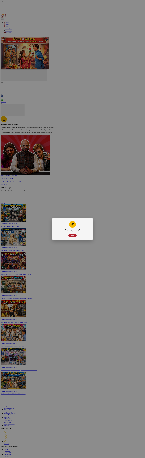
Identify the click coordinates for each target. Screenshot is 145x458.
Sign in (72, 235)
